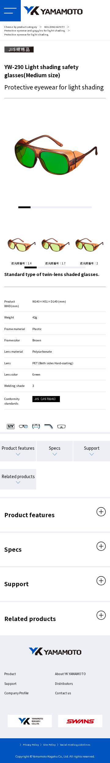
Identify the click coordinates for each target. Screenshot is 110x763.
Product (10, 673)
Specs (55, 448)
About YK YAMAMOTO (70, 673)
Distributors (64, 683)
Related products (18, 476)
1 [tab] (24, 207)
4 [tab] (61, 207)
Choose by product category (20, 26)
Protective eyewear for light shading (26, 34)
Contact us (63, 693)
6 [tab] (85, 207)
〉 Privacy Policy (29, 744)
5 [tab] (73, 207)
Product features (18, 448)
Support (92, 448)
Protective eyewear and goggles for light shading (34, 30)
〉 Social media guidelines (73, 744)
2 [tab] (37, 207)
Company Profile (16, 693)
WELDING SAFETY (54, 26)
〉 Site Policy (48, 744)
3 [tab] (49, 207)
